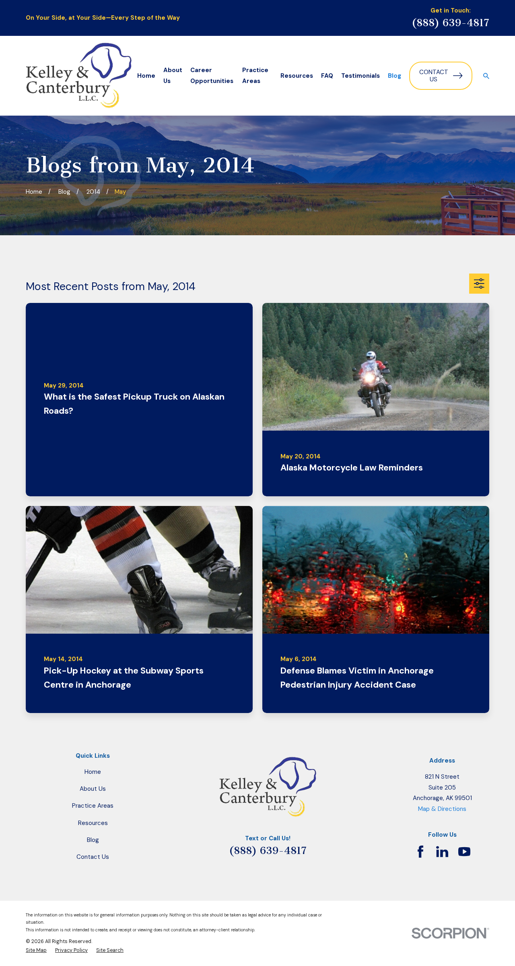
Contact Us (433, 75)
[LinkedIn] (442, 852)
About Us (93, 789)
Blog (93, 840)
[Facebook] (420, 852)
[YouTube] (464, 852)
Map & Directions (442, 809)
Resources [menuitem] (296, 76)
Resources (93, 823)
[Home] (79, 76)
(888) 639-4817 (450, 23)
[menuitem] (36, 950)
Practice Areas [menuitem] (255, 75)
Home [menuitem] (146, 76)
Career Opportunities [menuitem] (211, 75)
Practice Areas (92, 806)
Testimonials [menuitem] (360, 76)
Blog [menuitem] (394, 76)
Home (92, 772)
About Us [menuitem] (172, 75)
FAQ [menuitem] (327, 76)
